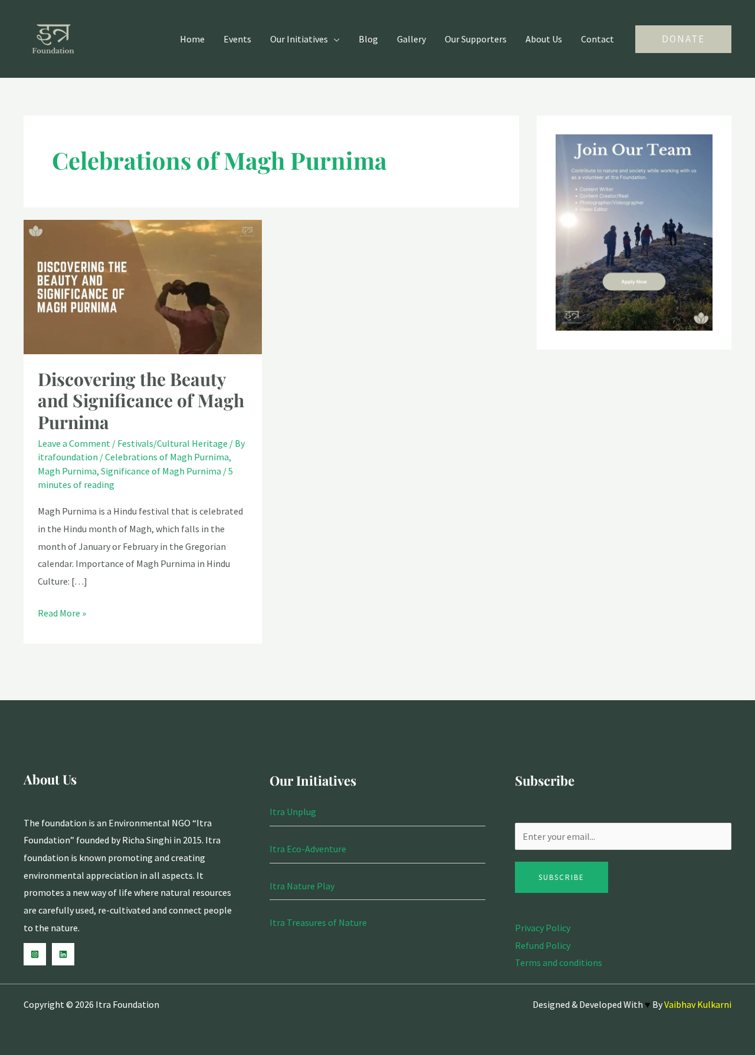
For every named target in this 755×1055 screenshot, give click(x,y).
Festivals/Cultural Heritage (172, 443)
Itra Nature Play (302, 886)
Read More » (62, 612)
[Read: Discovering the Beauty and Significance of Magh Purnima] (143, 286)
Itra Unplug (293, 811)
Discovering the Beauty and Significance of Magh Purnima (141, 400)
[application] (334, 39)
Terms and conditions (558, 962)
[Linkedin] (63, 954)
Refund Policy (542, 945)
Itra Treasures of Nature (318, 922)
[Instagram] (35, 954)
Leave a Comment (74, 443)
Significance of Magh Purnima (161, 471)
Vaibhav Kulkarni (697, 1004)
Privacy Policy (542, 928)
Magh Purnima (67, 471)
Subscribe (562, 877)
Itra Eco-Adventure (308, 849)
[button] (683, 39)
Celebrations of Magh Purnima (167, 457)
